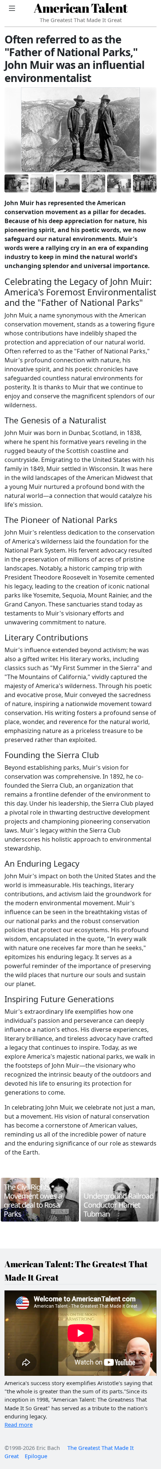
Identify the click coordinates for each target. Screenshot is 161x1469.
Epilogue (36, 1456)
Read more (18, 1424)
